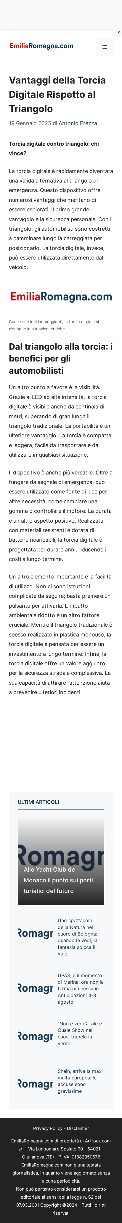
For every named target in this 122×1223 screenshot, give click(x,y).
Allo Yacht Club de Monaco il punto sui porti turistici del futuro (58, 880)
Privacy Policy (47, 1128)
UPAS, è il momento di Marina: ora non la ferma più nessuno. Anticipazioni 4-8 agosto (81, 988)
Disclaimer (78, 1128)
